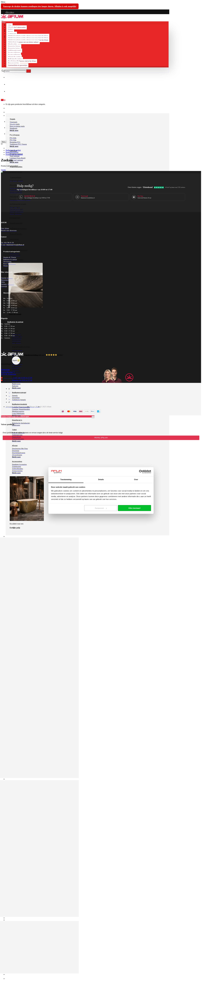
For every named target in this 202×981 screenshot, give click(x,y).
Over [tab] (136, 479)
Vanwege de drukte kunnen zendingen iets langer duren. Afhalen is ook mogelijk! (39, 6)
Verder (3, 170)
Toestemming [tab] (65, 479)
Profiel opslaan (101, 438)
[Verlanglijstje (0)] (1, 144)
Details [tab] (101, 479)
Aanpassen (99, 508)
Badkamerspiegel (12, 152)
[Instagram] (9, 392)
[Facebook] (9, 389)
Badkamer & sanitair (13, 150)
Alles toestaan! (134, 508)
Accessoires (17, 461)
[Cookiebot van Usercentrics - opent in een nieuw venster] (141, 471)
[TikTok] (9, 402)
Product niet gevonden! (14, 154)
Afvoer (15, 445)
